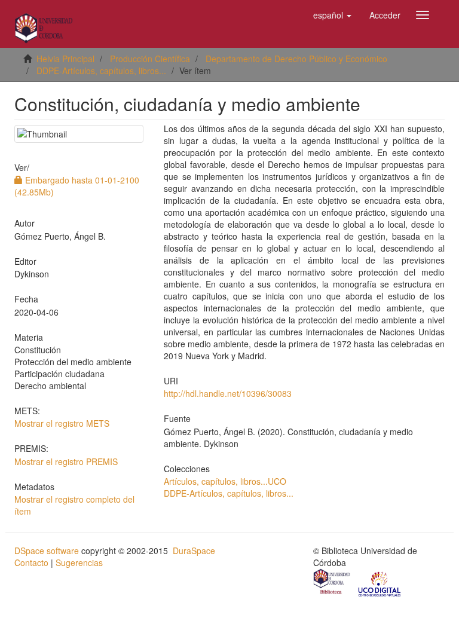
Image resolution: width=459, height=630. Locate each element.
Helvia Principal (65, 59)
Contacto (31, 562)
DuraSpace (194, 550)
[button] (332, 15)
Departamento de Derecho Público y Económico (296, 59)
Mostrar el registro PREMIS (66, 461)
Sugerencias (79, 562)
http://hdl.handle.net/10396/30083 (228, 393)
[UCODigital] (380, 583)
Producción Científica (150, 59)
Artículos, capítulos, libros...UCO (225, 481)
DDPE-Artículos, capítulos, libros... (101, 71)
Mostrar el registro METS (61, 423)
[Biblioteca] (332, 583)
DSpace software (46, 550)
